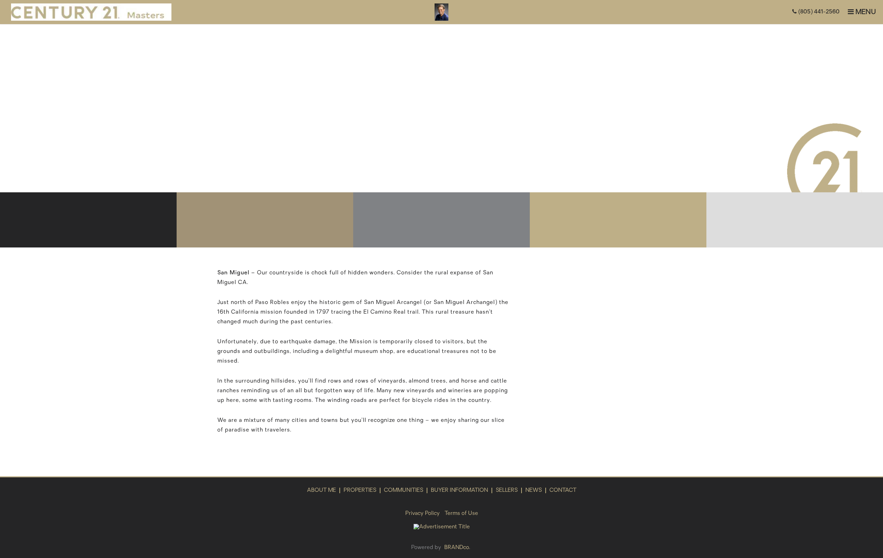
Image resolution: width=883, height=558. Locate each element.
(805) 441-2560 (818, 12)
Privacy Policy (422, 513)
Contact (562, 490)
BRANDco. (457, 547)
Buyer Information (459, 490)
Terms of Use (461, 513)
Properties (360, 490)
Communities (403, 490)
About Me (321, 490)
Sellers (507, 490)
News (533, 490)
